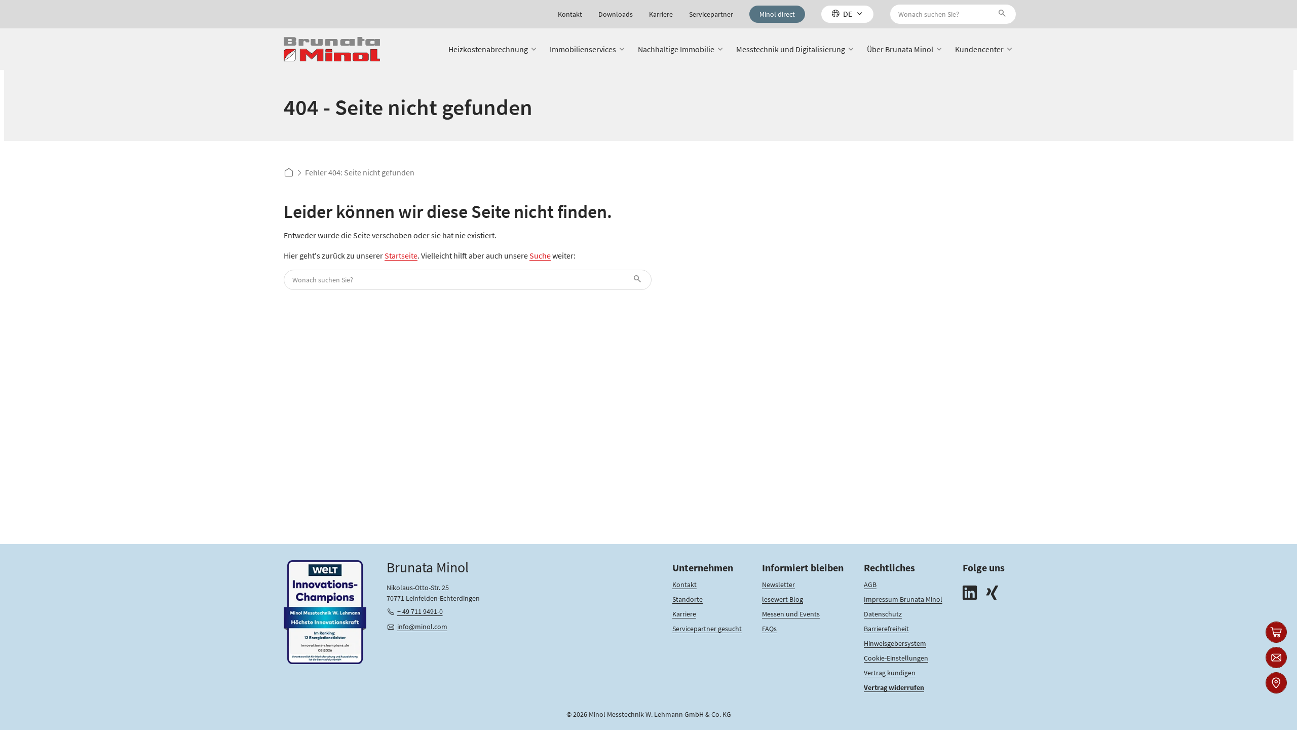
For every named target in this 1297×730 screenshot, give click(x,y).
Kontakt (570, 14)
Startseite (401, 255)
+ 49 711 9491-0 (420, 611)
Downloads (615, 14)
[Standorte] (1276, 683)
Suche (540, 255)
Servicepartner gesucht (707, 628)
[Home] (332, 49)
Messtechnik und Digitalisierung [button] (790, 49)
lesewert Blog (782, 599)
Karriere (661, 14)
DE (848, 14)
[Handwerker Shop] (1276, 632)
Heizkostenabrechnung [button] (488, 49)
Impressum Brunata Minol (903, 599)
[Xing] (992, 594)
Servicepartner (711, 14)
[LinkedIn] (970, 594)
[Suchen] (1004, 14)
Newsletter (778, 584)
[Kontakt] (1276, 657)
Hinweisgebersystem (895, 643)
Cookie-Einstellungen (896, 658)
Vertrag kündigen (889, 672)
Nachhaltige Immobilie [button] (676, 49)
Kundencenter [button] (979, 49)
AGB (870, 584)
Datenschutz (883, 613)
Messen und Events (791, 613)
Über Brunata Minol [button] (900, 49)
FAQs (769, 628)
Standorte (687, 599)
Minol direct (777, 14)
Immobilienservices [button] (583, 49)
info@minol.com (422, 626)
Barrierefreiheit (886, 628)
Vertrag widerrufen (894, 687)
